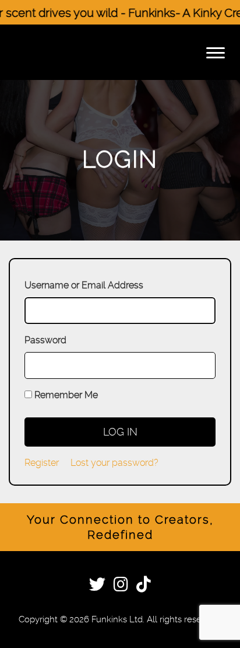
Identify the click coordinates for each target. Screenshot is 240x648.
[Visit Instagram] (121, 586)
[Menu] (215, 52)
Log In (120, 432)
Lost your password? (114, 462)
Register (41, 462)
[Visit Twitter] (97, 586)
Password (45, 340)
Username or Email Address (83, 285)
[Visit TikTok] (143, 586)
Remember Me (66, 394)
